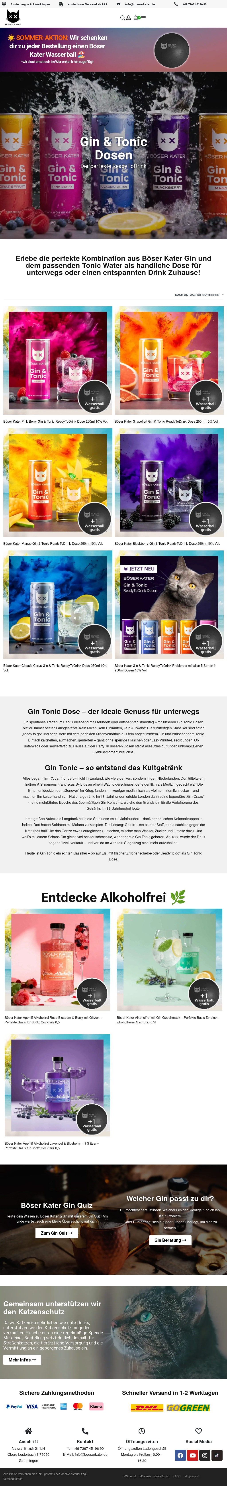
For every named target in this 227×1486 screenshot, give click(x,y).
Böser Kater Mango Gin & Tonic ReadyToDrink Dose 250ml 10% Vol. (53, 543)
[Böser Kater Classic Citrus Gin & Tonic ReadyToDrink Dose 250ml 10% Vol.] (57, 604)
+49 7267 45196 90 (194, 4)
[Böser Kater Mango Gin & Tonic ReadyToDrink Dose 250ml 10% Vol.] (57, 482)
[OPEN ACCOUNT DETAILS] (128, 17)
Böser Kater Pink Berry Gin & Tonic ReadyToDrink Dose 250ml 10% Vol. (55, 421)
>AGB (177, 1476)
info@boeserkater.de (140, 4)
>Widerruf (130, 1476)
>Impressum (192, 1476)
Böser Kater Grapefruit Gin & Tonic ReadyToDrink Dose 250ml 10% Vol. (167, 421)
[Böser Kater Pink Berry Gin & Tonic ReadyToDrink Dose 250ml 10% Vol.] (57, 360)
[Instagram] (204, 1455)
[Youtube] (192, 1455)
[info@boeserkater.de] (118, 4)
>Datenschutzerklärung (155, 1476)
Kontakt (85, 1441)
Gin (161, 733)
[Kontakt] (85, 1431)
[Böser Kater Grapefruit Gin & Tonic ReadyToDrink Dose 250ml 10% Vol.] (169, 360)
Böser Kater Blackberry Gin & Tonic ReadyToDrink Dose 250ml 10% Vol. (167, 543)
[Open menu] (143, 17)
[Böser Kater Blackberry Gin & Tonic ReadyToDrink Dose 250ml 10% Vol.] (169, 482)
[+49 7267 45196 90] (176, 4)
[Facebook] (180, 1455)
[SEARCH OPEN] (122, 17)
